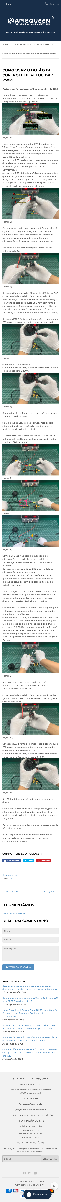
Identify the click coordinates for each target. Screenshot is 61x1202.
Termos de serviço (30, 1137)
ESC (10, 878)
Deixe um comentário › (14, 913)
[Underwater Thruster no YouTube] (35, 1173)
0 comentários (9, 875)
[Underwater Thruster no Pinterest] (29, 1173)
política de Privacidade (30, 1133)
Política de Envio (30, 1130)
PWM (16, 878)
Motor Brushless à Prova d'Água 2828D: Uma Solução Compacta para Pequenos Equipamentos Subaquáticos (29, 1013)
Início (5, 44)
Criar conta (50, 1159)
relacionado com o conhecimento (31, 44)
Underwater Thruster (33, 1181)
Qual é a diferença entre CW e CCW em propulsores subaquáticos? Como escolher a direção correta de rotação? (29, 1052)
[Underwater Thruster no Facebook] (24, 1173)
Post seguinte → (50, 891)
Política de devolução (30, 1126)
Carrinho (54, 4)
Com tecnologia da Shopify (29, 1184)
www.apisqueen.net (30, 1084)
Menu (9, 4)
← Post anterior (10, 891)
